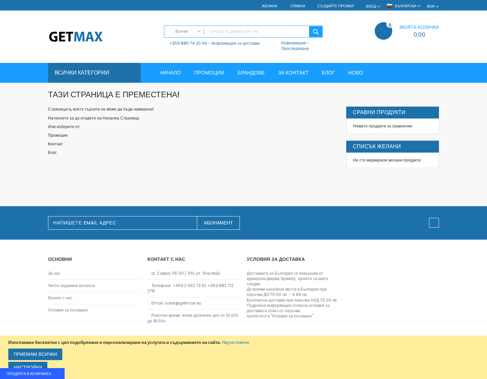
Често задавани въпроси (71, 285)
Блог (52, 152)
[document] (244, 357)
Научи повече (235, 342)
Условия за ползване (68, 310)
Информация (293, 43)
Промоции (58, 135)
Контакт (55, 144)
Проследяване (295, 48)
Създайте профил (335, 6)
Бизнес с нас (60, 298)
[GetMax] (102, 37)
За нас (54, 273)
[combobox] (243, 31)
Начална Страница (121, 118)
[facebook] (434, 223)
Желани (269, 6)
